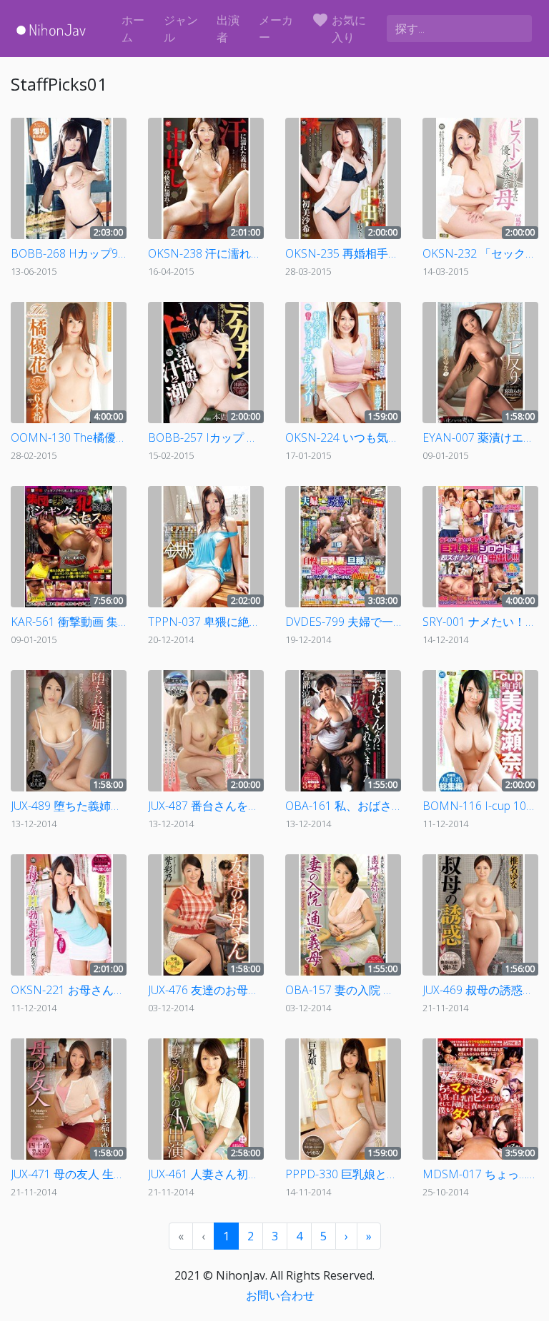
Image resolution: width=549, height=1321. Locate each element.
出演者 (228, 28)
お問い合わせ (280, 1295)
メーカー (276, 28)
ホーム (133, 28)
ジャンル (181, 28)
